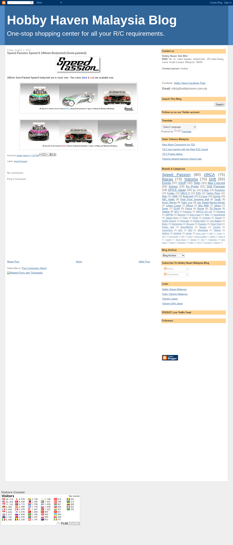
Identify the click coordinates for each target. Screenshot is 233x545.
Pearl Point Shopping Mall (194, 199)
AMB (174, 196)
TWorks (217, 230)
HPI (182, 237)
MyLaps (190, 224)
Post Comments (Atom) (34, 268)
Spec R (222, 237)
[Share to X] (48, 154)
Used (172, 243)
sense (189, 233)
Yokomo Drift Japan (172, 303)
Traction (217, 227)
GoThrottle (173, 237)
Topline (165, 211)
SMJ (190, 230)
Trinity (195, 218)
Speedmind (219, 215)
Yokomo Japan (170, 298)
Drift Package (216, 186)
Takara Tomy (172, 218)
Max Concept (216, 183)
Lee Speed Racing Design (211, 202)
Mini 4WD (203, 205)
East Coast (195, 215)
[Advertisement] (176, 418)
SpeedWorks (186, 227)
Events (166, 183)
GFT (164, 237)
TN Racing (215, 208)
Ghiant (218, 218)
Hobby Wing (199, 221)
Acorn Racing (169, 202)
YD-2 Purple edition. (172, 154)
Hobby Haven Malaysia (174, 289)
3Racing (181, 215)
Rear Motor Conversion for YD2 (178, 144)
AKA (180, 230)
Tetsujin (193, 240)
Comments (172, 274)
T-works (168, 240)
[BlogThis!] (44, 154)
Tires (185, 218)
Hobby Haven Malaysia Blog (92, 20)
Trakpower (212, 240)
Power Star (168, 227)
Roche (200, 208)
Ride (164, 196)
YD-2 (199, 243)
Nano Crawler (200, 237)
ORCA (209, 174)
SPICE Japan (177, 189)
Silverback (203, 230)
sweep (217, 243)
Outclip (216, 196)
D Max (205, 190)
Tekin (196, 183)
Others (217, 205)
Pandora (220, 211)
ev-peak (207, 243)
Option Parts (213, 193)
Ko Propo (192, 186)
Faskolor (187, 211)
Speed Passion (20, 161)
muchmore (167, 230)
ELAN (177, 208)
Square (202, 227)
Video (191, 243)
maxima (177, 233)
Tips (202, 240)
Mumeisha (177, 224)
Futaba (170, 193)
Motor (165, 224)
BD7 (211, 233)
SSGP (182, 183)
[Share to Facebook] (51, 154)
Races (167, 179)
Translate (186, 131)
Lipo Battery (216, 221)
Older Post (144, 261)
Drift (212, 179)
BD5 (176, 211)
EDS (198, 193)
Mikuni (189, 205)
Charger (206, 218)
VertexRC (181, 243)
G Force (203, 196)
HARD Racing (169, 221)
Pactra (188, 208)
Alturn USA (201, 233)
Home (79, 261)
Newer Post (13, 261)
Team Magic (181, 240)
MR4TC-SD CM (204, 211)
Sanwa (173, 186)
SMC (207, 215)
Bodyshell (188, 196)
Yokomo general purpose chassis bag (182, 158)
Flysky (219, 233)
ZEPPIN (169, 215)
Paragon (202, 224)
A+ (194, 190)
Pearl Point (216, 224)
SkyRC (213, 237)
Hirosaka (184, 221)
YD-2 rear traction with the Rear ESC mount (185, 149)
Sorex (165, 208)
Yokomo (191, 179)
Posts (169, 268)
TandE (217, 199)
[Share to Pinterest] (54, 154)
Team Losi (186, 202)
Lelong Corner (173, 205)
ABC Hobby (168, 199)
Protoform (220, 190)
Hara (190, 237)
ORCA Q (185, 193)
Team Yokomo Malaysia (174, 294)
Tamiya (165, 233)
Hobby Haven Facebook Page (189, 83)
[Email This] (41, 154)
